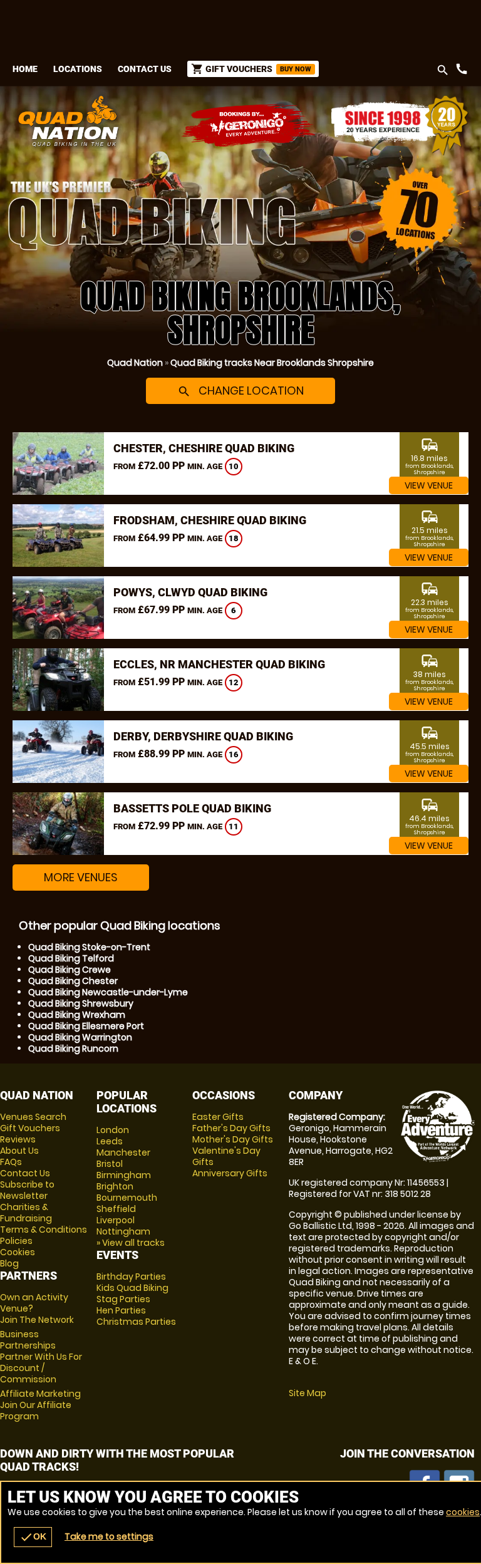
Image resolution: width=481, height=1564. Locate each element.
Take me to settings (109, 1536)
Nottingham (123, 1231)
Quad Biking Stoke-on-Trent (89, 947)
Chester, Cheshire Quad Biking (203, 448)
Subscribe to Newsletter (27, 1190)
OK (32, 1537)
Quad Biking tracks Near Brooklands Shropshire (272, 362)
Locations (77, 69)
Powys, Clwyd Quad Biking (190, 592)
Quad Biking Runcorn (73, 1048)
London (112, 1130)
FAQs (11, 1162)
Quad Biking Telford (71, 958)
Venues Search (33, 1117)
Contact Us (145, 69)
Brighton (114, 1186)
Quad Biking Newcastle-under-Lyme (108, 992)
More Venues (81, 877)
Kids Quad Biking (132, 1288)
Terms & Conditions (43, 1229)
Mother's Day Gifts (232, 1139)
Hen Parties (121, 1310)
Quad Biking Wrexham (76, 1014)
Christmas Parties (136, 1321)
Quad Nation (135, 362)
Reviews (18, 1139)
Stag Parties (123, 1299)
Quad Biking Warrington (80, 1037)
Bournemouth (126, 1197)
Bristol (109, 1163)
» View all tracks (130, 1242)
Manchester (123, 1152)
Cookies (17, 1252)
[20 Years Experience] (399, 125)
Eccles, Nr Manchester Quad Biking (219, 664)
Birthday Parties (131, 1276)
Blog (9, 1263)
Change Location (240, 390)
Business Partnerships (41, 1356)
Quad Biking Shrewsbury (80, 1003)
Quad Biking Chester (73, 981)
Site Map (307, 1393)
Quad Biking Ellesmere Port (86, 1026)
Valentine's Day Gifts (226, 1156)
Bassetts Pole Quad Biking (192, 808)
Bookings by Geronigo (249, 125)
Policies (16, 1241)
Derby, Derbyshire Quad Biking (203, 736)
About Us (19, 1150)
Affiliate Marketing (40, 1404)
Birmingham (123, 1175)
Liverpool (115, 1220)
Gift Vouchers (30, 1128)
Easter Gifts (218, 1117)
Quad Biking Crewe (69, 969)
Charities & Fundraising (26, 1213)
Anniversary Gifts (229, 1173)
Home (25, 69)
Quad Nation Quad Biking (161, 121)
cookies (463, 1512)
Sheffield (116, 1209)
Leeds (109, 1141)
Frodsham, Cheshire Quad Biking (209, 520)
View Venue (429, 485)
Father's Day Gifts (231, 1128)
